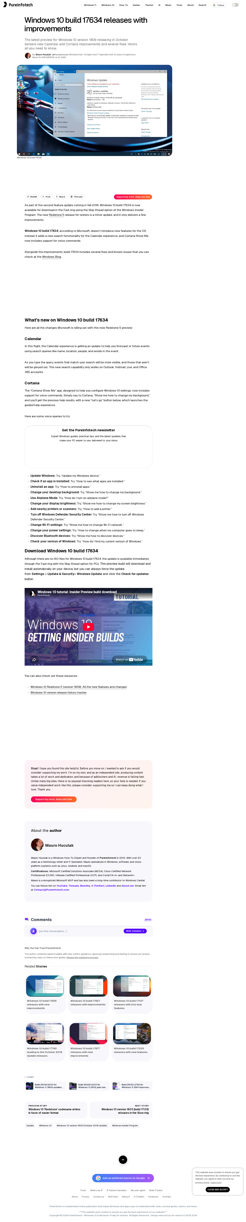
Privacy (85, 1196)
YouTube (166, 1196)
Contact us (98, 1196)
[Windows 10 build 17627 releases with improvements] (88, 986)
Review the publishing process (82, 957)
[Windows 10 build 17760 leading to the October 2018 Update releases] (45, 1033)
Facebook (153, 1196)
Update (30, 1125)
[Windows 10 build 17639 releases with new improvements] (45, 986)
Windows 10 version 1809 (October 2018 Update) (82, 1125)
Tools (179, 5)
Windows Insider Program (125, 1125)
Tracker (149, 5)
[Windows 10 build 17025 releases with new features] (132, 1033)
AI (159, 5)
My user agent (138, 1190)
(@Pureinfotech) (60, 54)
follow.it (126, 1196)
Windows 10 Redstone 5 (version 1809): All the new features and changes (78, 687)
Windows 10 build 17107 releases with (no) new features (128, 1004)
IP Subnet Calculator (117, 1190)
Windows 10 (107, 5)
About (190, 5)
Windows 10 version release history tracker (58, 692)
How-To (123, 5)
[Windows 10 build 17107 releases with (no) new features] (132, 986)
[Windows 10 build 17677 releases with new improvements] (88, 1033)
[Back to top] (123, 1160)
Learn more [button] (216, 1182)
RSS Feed (113, 1196)
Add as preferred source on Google (124, 1178)
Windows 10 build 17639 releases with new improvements (42, 1004)
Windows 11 (90, 5)
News (168, 5)
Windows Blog (51, 257)
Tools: (83, 1190)
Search (202, 5)
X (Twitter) (139, 1196)
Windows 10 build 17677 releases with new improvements (85, 1052)
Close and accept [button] (218, 1189)
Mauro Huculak (43, 54)
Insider (136, 5)
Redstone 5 (56, 215)
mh (173, 1215)
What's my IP (96, 1190)
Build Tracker (156, 1190)
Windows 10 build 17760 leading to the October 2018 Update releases (44, 1052)
